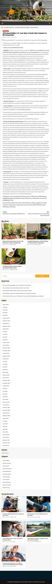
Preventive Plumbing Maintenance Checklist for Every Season (17, 285)
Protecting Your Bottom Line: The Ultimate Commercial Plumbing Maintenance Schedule (23, 296)
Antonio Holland (7, 37)
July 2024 (5, 361)
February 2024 (6, 375)
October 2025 (6, 323)
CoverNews (35, 581)
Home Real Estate (7, 471)
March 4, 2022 (14, 37)
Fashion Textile (5, 453)
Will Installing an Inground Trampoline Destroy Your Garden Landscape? (19, 293)
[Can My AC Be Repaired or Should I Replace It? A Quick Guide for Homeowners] (38, 231)
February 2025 (6, 342)
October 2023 (6, 385)
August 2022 (6, 418)
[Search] (49, 23)
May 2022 (5, 426)
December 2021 (6, 440)
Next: (38, 213)
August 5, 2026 (13, 517)
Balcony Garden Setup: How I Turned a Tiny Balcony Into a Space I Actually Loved (13, 242)
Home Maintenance (7, 468)
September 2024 (6, 356)
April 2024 (5, 369)
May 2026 (5, 312)
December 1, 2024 (14, 269)
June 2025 (5, 334)
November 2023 (6, 383)
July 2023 (5, 388)
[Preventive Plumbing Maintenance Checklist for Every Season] (14, 504)
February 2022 (6, 434)
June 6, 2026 (13, 566)
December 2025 (6, 320)
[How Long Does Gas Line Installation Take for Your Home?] (38, 504)
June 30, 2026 (38, 541)
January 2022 (6, 437)
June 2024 (5, 364)
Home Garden (5, 31)
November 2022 (6, 410)
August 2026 (6, 304)
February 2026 (6, 318)
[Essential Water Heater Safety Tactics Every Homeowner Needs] (14, 529)
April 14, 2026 (38, 244)
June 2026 (5, 310)
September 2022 (6, 415)
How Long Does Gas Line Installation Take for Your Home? (16, 288)
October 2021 (6, 445)
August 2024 (6, 358)
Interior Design (6, 476)
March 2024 (5, 372)
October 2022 (6, 413)
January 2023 (6, 404)
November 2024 (6, 350)
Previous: (14, 213)
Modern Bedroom (7, 482)
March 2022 (5, 432)
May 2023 (5, 394)
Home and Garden (6, 237)
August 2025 (6, 329)
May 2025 (5, 337)
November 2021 (6, 442)
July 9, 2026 (38, 517)
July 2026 (5, 307)
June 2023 (5, 391)
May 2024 (5, 366)
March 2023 (5, 399)
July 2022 (5, 421)
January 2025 (6, 345)
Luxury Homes (6, 479)
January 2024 (6, 377)
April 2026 (5, 315)
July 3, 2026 (13, 541)
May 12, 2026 (13, 244)
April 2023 (5, 396)
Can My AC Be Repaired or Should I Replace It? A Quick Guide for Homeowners (38, 242)
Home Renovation (7, 474)
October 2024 (6, 353)
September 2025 (6, 326)
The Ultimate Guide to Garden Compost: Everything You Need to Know (12, 267)
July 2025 (5, 331)
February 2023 (6, 402)
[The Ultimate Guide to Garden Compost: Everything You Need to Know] (14, 256)
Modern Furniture (7, 485)
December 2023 (6, 380)
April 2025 (5, 339)
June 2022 (5, 423)
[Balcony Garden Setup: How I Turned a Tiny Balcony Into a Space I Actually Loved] (14, 231)
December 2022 (6, 407)
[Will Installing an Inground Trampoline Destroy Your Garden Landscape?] (38, 529)
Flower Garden (5, 262)
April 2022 (5, 429)
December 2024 (6, 347)
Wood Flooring (6, 487)
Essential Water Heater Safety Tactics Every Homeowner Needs (17, 290)
